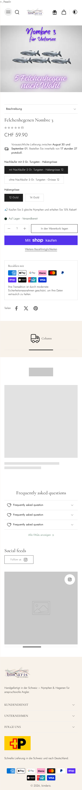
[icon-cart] (64, 12)
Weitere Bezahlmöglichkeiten (41, 249)
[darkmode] (74, 12)
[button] (54, 228)
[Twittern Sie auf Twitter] (26, 308)
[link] (18, 559)
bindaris (46, 786)
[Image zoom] (41, 58)
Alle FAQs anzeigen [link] (39, 535)
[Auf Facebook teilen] (16, 308)
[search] (17, 12)
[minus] (9, 228)
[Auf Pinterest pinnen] (35, 308)
